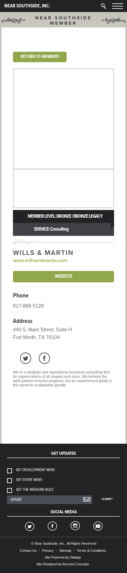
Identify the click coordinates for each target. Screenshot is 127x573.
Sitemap (65, 550)
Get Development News (35, 470)
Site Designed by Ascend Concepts (62, 564)
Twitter (29, 526)
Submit (107, 499)
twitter (25, 358)
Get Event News (29, 479)
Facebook (52, 526)
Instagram (75, 526)
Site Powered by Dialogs (63, 557)
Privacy (48, 550)
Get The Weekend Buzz (34, 489)
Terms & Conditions (91, 550)
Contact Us (28, 550)
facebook (44, 358)
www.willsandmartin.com (40, 260)
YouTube (97, 526)
